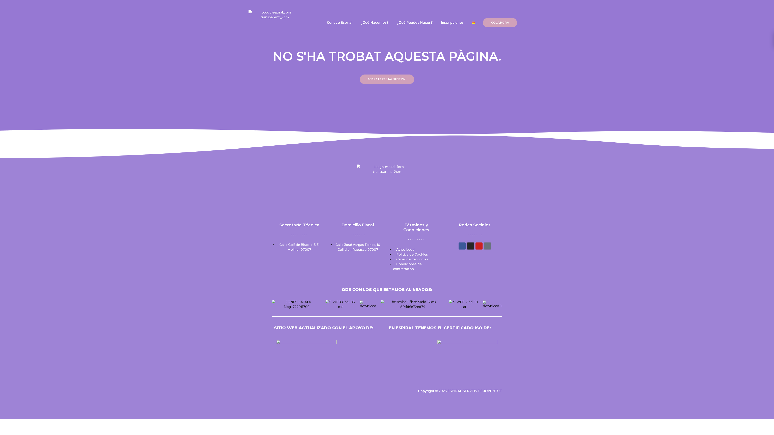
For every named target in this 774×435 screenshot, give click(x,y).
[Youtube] (479, 246)
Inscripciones (452, 22)
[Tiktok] (487, 246)
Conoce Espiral (340, 22)
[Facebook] (462, 246)
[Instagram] (470, 246)
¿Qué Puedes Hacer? (415, 22)
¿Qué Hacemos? (375, 22)
